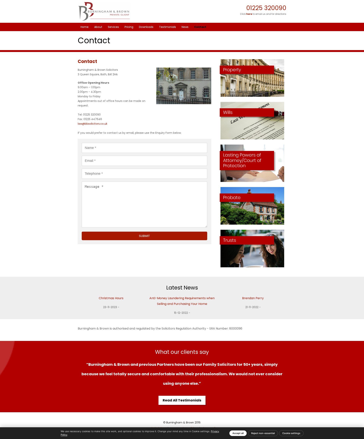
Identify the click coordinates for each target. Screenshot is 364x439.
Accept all (238, 433)
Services (113, 27)
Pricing (129, 27)
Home (85, 27)
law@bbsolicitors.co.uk (92, 124)
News (185, 27)
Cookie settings (291, 433)
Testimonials (167, 27)
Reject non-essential (263, 433)
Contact (200, 27)
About (98, 27)
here (249, 14)
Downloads (146, 27)
